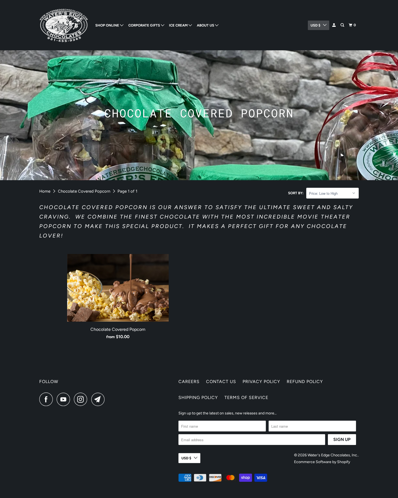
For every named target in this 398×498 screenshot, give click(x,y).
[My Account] (334, 25)
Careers (189, 381)
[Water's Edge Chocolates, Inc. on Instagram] (82, 399)
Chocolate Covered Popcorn (84, 191)
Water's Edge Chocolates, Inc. (333, 455)
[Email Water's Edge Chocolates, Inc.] (99, 399)
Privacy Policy (261, 381)
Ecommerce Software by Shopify (322, 462)
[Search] (343, 25)
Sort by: (296, 193)
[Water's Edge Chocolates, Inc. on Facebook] (47, 399)
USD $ (315, 25)
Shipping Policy (198, 397)
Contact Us (221, 381)
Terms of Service (246, 397)
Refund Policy (305, 381)
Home (44, 191)
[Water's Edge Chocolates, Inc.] (63, 25)
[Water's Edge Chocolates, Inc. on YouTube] (65, 399)
